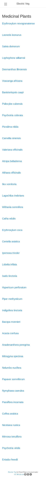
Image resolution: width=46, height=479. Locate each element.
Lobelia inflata (9, 264)
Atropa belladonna (12, 161)
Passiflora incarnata (12, 402)
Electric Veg (23, 3)
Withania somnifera (12, 207)
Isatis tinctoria (9, 276)
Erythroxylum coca (12, 230)
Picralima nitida (10, 126)
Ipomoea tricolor (11, 253)
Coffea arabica (10, 413)
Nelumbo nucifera (11, 367)
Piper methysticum (12, 298)
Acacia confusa (10, 333)
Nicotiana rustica (11, 425)
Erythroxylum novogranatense (18, 23)
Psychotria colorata (12, 115)
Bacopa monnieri (11, 321)
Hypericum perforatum (14, 287)
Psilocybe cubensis (12, 103)
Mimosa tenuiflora (11, 436)
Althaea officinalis (11, 172)
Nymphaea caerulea (13, 390)
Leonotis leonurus (11, 35)
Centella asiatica (11, 241)
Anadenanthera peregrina (16, 344)
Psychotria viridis (11, 448)
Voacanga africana (12, 80)
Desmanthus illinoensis (14, 69)
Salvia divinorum (11, 46)
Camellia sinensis (11, 138)
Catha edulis (8, 218)
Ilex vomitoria (9, 184)
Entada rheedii (10, 459)
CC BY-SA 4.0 (19, 474)
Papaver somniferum (13, 379)
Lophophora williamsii (13, 57)
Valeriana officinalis (12, 149)
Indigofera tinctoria (12, 310)
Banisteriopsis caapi (13, 92)
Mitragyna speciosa (12, 356)
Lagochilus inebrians (13, 195)
